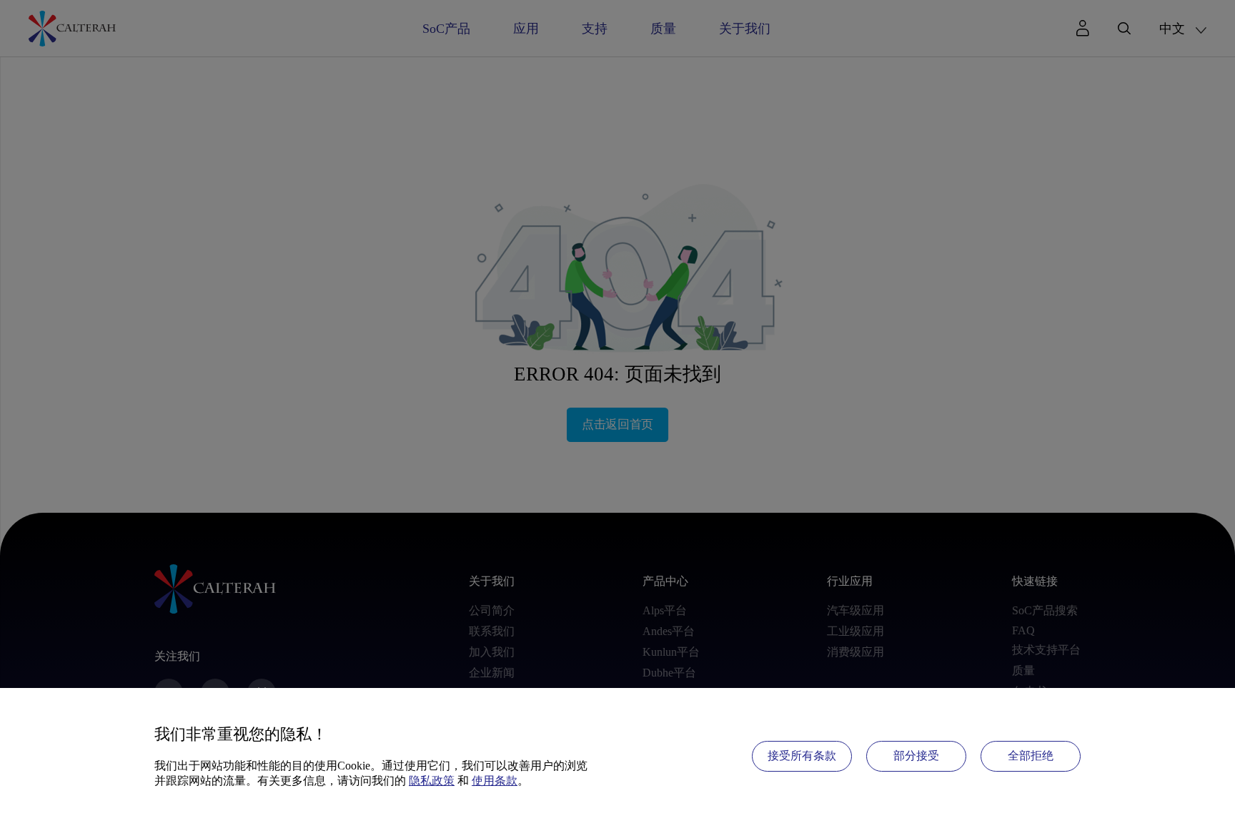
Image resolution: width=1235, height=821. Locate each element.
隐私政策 (432, 781)
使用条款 (494, 781)
